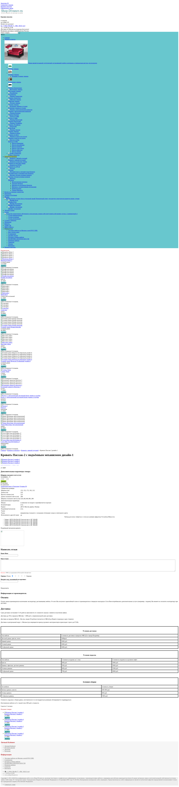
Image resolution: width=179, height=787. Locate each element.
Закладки (7, 749)
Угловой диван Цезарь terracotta (11, 327)
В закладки (4, 483)
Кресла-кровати (17, 146)
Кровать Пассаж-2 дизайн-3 (13, 728)
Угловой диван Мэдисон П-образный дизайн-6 (15, 361)
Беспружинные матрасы (19, 182)
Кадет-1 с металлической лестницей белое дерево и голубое (20, 397)
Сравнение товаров (7, 5)
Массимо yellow (6, 344)
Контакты (11, 245)
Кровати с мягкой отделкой (30, 450)
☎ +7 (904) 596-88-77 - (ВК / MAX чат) (17, 771)
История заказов (9, 747)
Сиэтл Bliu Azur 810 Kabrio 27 (10, 442)
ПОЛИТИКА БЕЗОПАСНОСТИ (18, 239)
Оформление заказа (7, 8)
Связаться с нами (9, 784)
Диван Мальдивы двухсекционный (12, 424)
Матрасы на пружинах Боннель (22, 185)
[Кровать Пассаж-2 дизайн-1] (10, 459)
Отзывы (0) (23, 486)
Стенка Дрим (5, 371)
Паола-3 (3, 407)
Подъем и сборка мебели (16, 237)
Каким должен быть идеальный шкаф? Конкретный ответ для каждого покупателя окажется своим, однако (45, 198)
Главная (3, 450)
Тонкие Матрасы (17, 190)
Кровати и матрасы (13, 450)
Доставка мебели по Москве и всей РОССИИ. (23, 230)
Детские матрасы (17, 183)
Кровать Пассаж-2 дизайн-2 (13, 735)
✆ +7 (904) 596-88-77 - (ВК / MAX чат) (13, 26)
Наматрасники (16, 188)
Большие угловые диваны (20, 76)
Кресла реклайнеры (18, 145)
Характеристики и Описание (10, 486)
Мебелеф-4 (4, 294)
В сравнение (5, 485)
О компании (12, 234)
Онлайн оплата (13, 235)
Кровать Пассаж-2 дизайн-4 (13, 721)
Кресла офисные (17, 150)
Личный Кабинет (10, 746)
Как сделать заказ (13, 232)
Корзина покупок (6, 6)
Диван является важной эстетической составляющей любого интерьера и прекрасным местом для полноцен (62, 63)
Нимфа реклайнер (6, 277)
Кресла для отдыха (18, 148)
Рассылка (7, 751)
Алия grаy (4, 310)
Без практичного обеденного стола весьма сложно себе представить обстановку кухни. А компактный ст (44, 214)
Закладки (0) (5, 3)
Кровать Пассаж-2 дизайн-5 (13, 714)
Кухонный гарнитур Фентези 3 (11, 387)
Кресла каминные (17, 143)
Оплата (10, 244)
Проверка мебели (13, 240)
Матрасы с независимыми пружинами (24, 187)
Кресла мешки (16, 151)
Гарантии (11, 242)
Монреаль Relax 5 (6, 260)
